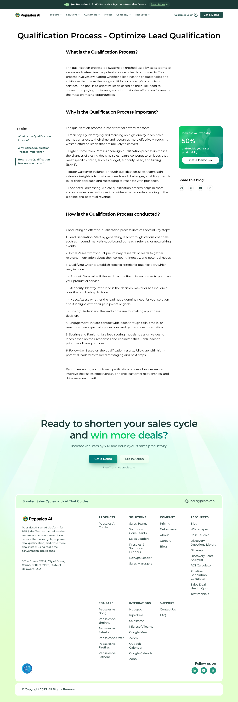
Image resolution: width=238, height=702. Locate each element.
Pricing (108, 14)
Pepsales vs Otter (111, 638)
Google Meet (138, 632)
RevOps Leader (140, 558)
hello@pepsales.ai (202, 501)
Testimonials (200, 594)
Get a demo (168, 529)
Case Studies (200, 535)
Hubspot (135, 609)
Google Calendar (141, 653)
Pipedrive (136, 615)
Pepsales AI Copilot (107, 525)
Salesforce (136, 621)
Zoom (133, 638)
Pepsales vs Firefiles (107, 645)
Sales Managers (140, 563)
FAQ (163, 615)
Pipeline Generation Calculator (199, 575)
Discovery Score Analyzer (202, 557)
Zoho (133, 659)
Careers (165, 541)
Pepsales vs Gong (107, 611)
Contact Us (168, 609)
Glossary (197, 550)
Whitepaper (199, 529)
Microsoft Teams (141, 626)
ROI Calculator (201, 565)
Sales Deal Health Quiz (199, 586)
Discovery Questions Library (203, 542)
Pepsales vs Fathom (107, 655)
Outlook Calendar (135, 645)
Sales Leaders (139, 539)
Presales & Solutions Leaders (136, 548)
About (164, 535)
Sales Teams (138, 523)
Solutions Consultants (138, 531)
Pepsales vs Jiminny (107, 621)
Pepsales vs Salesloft (107, 630)
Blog (163, 546)
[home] (27, 15)
